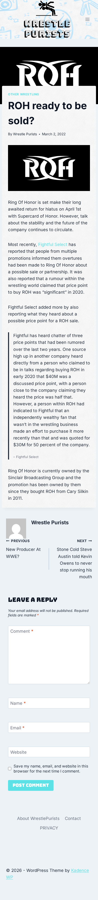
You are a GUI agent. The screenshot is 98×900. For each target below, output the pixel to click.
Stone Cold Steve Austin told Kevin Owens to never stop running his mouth (74, 559)
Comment (21, 631)
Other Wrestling (23, 94)
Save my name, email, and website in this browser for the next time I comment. (51, 769)
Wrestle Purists (25, 134)
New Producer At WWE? (23, 549)
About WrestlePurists (38, 818)
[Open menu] (87, 19)
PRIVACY (49, 827)
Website (18, 752)
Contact (73, 818)
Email (17, 727)
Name (18, 703)
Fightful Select (52, 244)
